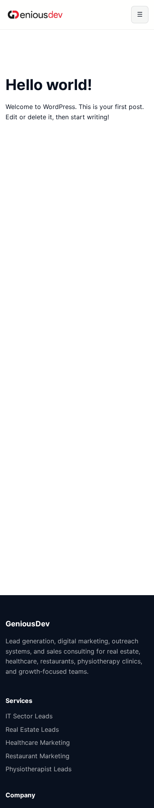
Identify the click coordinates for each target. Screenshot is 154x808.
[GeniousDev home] (35, 15)
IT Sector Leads (29, 716)
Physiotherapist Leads (38, 769)
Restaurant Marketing (37, 756)
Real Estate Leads (32, 729)
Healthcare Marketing (38, 742)
